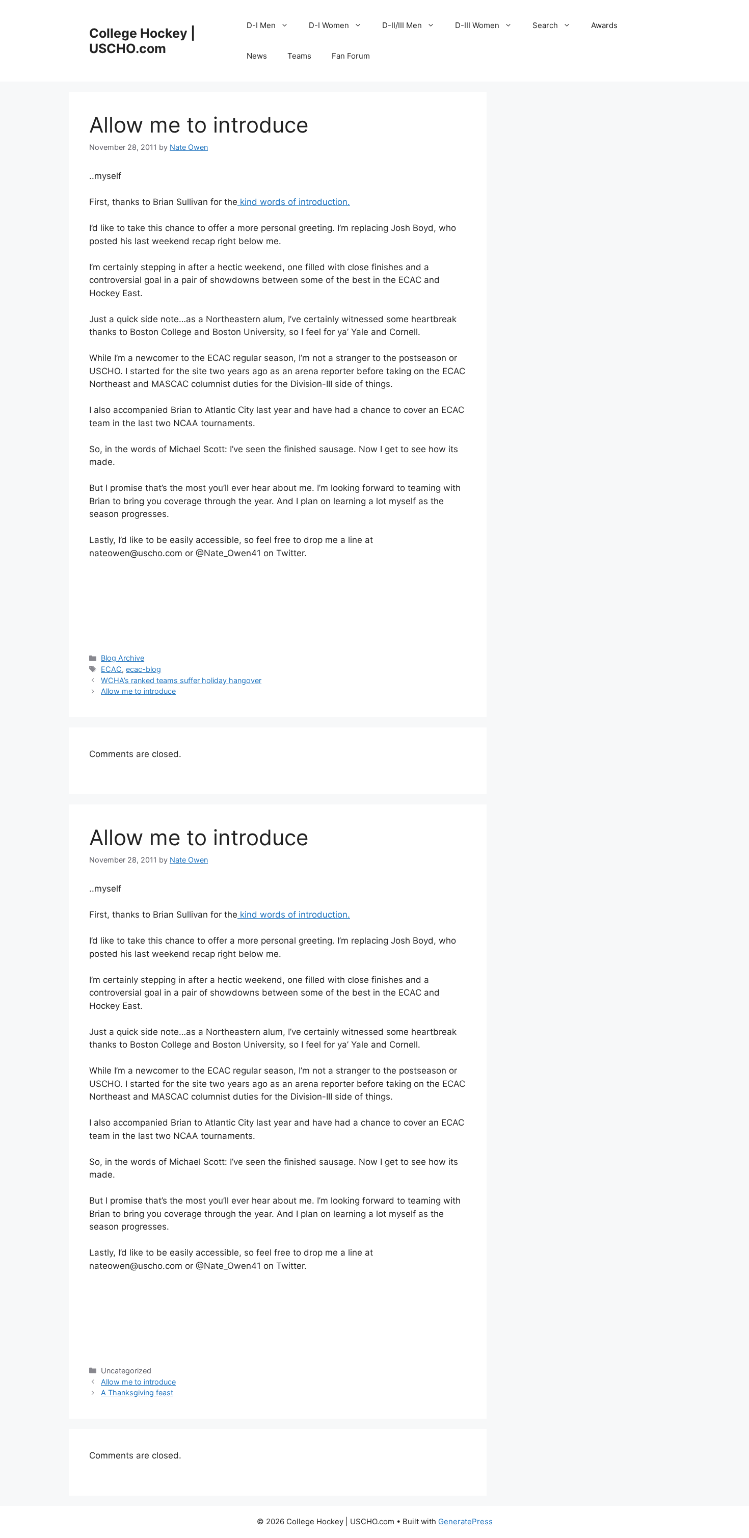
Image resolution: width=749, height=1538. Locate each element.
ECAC (111, 669)
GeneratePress (465, 1521)
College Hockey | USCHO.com (142, 40)
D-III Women (477, 25)
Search (545, 25)
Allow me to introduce (138, 691)
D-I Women (329, 25)
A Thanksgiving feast (137, 1392)
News (257, 56)
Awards (604, 25)
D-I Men (261, 25)
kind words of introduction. (293, 202)
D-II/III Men (402, 25)
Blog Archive (122, 658)
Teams (299, 56)
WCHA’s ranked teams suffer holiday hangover (181, 680)
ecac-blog (143, 669)
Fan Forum (351, 56)
